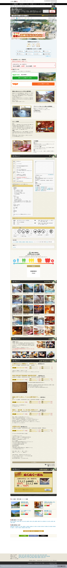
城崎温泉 (28, 556)
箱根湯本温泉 (12, 526)
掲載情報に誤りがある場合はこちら (50, 158)
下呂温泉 (31, 556)
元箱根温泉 (23, 527)
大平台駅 (36, 188)
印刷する (47, 490)
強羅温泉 (24, 526)
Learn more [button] (52, 566)
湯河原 (14, 522)
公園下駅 (42, 190)
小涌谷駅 (36, 189)
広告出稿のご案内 (39, 560)
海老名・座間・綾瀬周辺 (33, 521)
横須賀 (15, 521)
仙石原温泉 (16, 526)
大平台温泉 (39, 526)
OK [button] (61, 566)
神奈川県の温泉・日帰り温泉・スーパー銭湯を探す (33, 531)
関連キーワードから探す (14, 558)
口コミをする (52, 37)
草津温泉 (20, 556)
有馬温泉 (25, 556)
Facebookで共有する (33, 535)
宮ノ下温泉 (20, 526)
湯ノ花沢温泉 (50, 526)
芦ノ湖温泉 (12, 527)
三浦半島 (18, 521)
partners (19, 566)
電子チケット (46, 11)
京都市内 (39, 557)
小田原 (11, 522)
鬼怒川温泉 (48, 556)
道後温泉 (38, 556)
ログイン (52, 2)
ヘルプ (51, 560)
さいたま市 (28, 557)
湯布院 (45, 556)
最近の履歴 (54, 1)
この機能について (48, 56)
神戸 (45, 557)
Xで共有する (43, 535)
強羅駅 (36, 190)
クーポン (52, 11)
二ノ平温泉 (16, 527)
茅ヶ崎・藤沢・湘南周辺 (25, 521)
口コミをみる (52, 34)
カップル (14, 247)
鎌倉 (20, 521)
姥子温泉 (42, 526)
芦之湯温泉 (46, 526)
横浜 (11, 521)
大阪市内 (35, 557)
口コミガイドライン (46, 560)
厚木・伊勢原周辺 (43, 521)
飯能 (30, 557)
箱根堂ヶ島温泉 (27, 527)
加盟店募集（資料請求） (32, 560)
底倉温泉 (31, 526)
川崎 (13, 521)
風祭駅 (42, 189)
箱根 (54, 521)
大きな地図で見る (51, 174)
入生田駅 (48, 188)
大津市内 (42, 557)
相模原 (39, 521)
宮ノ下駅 (42, 188)
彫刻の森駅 (48, 189)
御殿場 (33, 557)
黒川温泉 (42, 556)
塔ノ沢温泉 (35, 526)
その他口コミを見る (50, 464)
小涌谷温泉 (27, 526)
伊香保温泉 (35, 556)
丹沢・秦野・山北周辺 (49, 521)
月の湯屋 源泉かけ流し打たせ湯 (17, 315)
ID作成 (56, 2)
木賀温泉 (19, 527)
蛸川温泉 (54, 526)
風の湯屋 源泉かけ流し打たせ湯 (39, 294)
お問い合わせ (55, 560)
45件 (54, 15)
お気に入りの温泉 (47, 1)
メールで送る (23, 535)
